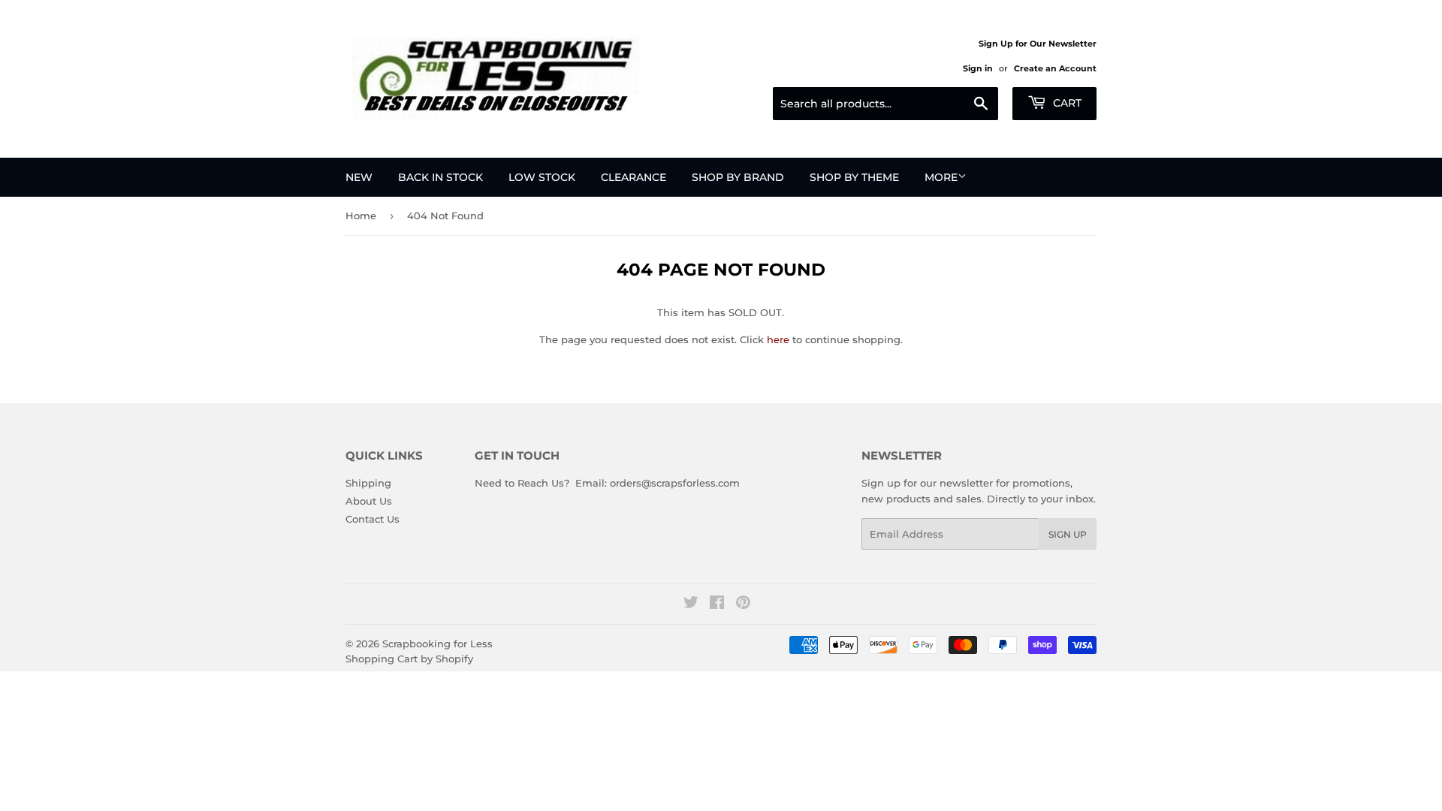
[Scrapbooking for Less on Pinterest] (743, 604)
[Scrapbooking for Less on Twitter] (690, 604)
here (778, 339)
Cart (1066, 103)
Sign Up (1067, 534)
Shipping (368, 483)
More (941, 177)
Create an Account (1055, 68)
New (359, 177)
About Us (368, 501)
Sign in (978, 68)
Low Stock (541, 177)
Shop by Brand (738, 177)
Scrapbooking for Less (437, 644)
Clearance (633, 177)
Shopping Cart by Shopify (409, 659)
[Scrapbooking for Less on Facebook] (717, 604)
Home (360, 216)
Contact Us (372, 519)
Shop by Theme (854, 177)
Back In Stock (440, 177)
